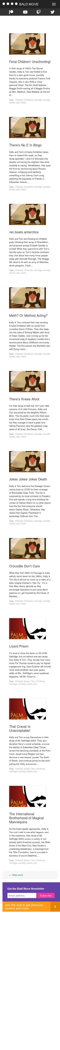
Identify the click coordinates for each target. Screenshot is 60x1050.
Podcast (19, 99)
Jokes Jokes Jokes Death (28, 479)
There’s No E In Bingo (25, 145)
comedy (46, 99)
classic (12, 102)
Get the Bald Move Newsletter (25, 888)
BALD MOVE (28, 4)
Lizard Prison (18, 646)
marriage (38, 99)
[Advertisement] (30, 942)
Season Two (29, 681)
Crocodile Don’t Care (24, 566)
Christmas (28, 99)
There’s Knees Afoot (24, 399)
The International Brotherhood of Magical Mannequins (26, 817)
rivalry (23, 102)
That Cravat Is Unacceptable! (19, 728)
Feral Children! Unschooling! (30, 61)
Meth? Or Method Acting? (28, 315)
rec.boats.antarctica (23, 231)
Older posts (16, 874)
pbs (18, 102)
